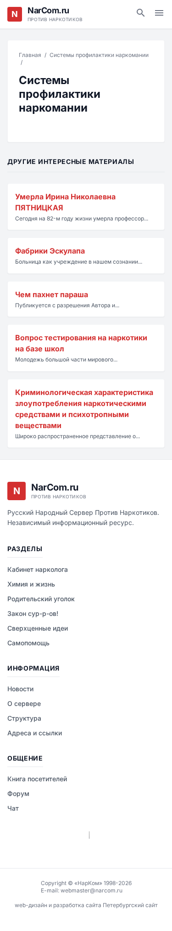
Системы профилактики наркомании (99, 54)
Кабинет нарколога (37, 569)
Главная (30, 54)
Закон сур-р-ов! (32, 613)
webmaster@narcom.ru (91, 890)
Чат (13, 808)
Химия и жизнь (31, 584)
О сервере (24, 703)
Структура (24, 718)
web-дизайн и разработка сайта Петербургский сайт (86, 905)
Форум (18, 793)
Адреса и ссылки (34, 733)
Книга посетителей (37, 779)
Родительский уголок (41, 599)
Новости (20, 689)
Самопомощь (28, 643)
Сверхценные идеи (37, 628)
